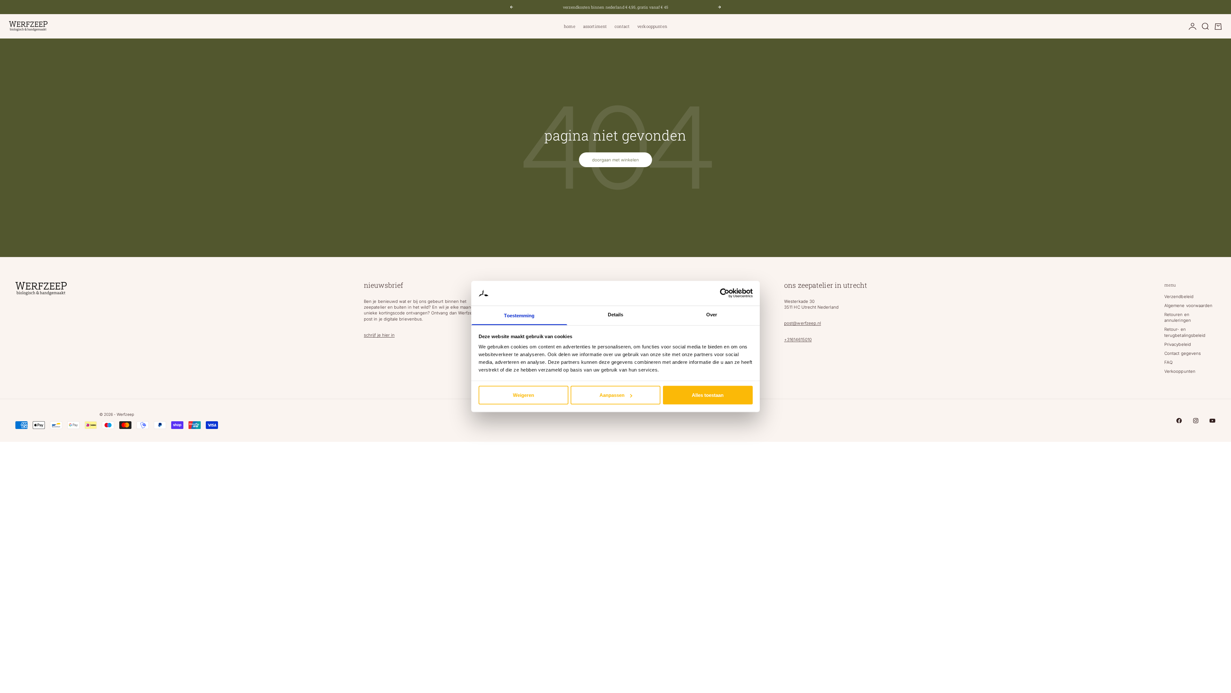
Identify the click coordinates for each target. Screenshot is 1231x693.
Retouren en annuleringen (1177, 317)
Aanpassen (611, 395)
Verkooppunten (652, 26)
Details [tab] (616, 314)
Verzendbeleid (1178, 296)
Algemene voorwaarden (1188, 305)
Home (569, 26)
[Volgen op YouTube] (1212, 420)
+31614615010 (798, 339)
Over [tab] (711, 314)
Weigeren (523, 395)
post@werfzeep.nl (802, 323)
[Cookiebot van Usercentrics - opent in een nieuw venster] (725, 293)
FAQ (1168, 362)
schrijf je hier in (379, 335)
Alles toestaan (708, 395)
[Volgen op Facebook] (1179, 420)
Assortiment (595, 26)
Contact (622, 26)
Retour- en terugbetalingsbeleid (1184, 332)
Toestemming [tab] (519, 315)
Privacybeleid (1177, 344)
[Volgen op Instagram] (1196, 420)
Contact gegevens (1182, 353)
